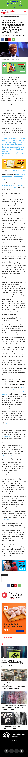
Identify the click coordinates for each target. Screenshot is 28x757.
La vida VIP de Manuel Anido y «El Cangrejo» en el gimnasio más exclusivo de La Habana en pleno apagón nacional (13, 685)
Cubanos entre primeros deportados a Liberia (10, 727)
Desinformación (6, 576)
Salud (15, 16)
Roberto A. (21, 35)
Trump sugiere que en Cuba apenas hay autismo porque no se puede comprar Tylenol (13, 177)
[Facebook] (2, 39)
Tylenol (12, 581)
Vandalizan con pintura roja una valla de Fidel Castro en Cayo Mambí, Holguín (13, 707)
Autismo (19, 574)
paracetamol (5, 581)
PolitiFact (4, 456)
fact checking (17, 579)
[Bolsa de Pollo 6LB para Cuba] (14, 633)
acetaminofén (11, 574)
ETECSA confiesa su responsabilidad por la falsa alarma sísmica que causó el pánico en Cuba (12, 663)
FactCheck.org (13, 456)
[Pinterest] (9, 39)
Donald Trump (14, 576)
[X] (6, 39)
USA (18, 16)
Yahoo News (5, 519)
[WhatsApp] (13, 39)
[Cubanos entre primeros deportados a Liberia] (14, 718)
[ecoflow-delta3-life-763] (14, 570)
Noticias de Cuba (9, 16)
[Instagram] (11, 751)
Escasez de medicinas (7, 579)
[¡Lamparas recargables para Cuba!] (14, 164)
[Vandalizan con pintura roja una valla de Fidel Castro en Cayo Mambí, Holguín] (14, 697)
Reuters (8, 424)
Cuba (23, 574)
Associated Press (6, 436)
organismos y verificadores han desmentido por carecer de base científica (13, 185)
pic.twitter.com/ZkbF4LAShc (13, 154)
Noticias (3, 16)
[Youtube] (21, 751)
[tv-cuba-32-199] (14, 73)
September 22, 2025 (19, 170)
